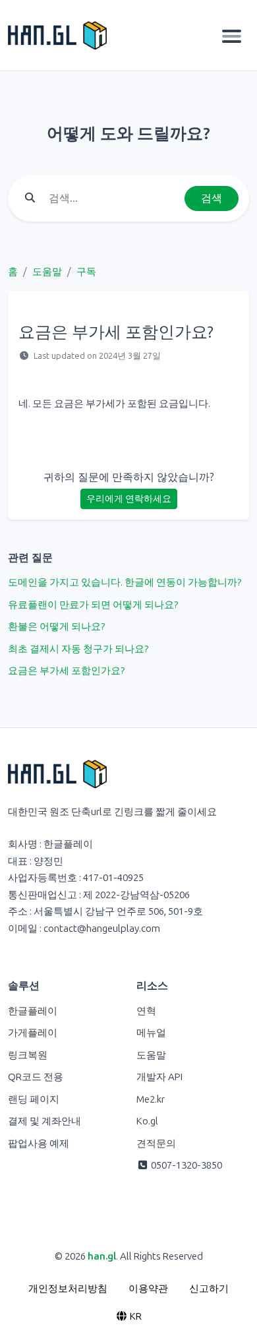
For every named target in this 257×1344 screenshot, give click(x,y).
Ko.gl (147, 1121)
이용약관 (148, 1289)
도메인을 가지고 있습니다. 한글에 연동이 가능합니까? (124, 582)
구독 (86, 272)
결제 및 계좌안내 (44, 1121)
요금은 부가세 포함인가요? (66, 671)
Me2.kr (150, 1099)
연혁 (146, 1011)
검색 (211, 198)
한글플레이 (32, 1011)
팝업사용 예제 (38, 1143)
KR (135, 1316)
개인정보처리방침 (67, 1289)
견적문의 (156, 1143)
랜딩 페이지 (33, 1099)
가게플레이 (32, 1033)
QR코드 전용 (35, 1077)
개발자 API (159, 1077)
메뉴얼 (151, 1033)
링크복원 (27, 1055)
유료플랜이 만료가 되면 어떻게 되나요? (93, 605)
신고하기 (209, 1289)
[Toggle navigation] (231, 35)
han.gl (102, 1256)
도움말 (47, 272)
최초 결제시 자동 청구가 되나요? (78, 649)
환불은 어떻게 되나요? (56, 626)
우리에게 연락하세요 (128, 498)
